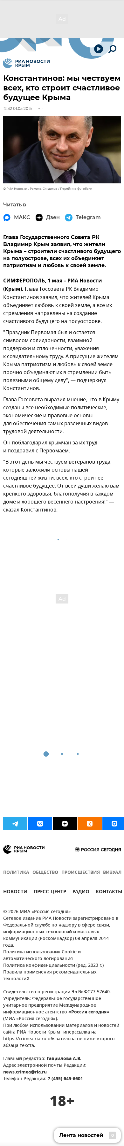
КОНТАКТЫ (109, 892)
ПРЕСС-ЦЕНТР (50, 892)
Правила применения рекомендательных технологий (50, 976)
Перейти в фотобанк (76, 188)
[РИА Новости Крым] (26, 63)
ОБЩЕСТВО (45, 872)
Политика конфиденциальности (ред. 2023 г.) (53, 965)
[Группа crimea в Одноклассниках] (90, 823)
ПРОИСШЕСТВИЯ (80, 872)
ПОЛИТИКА (16, 872)
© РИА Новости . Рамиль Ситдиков (30, 188)
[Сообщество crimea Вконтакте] (40, 823)
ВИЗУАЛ (112, 872)
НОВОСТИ (15, 892)
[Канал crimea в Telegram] (15, 823)
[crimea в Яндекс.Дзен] (65, 823)
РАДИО (80, 892)
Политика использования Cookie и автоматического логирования (42, 956)
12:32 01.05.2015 (17, 108)
